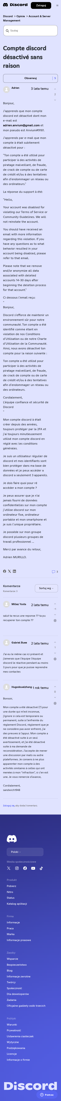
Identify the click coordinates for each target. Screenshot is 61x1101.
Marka (10, 934)
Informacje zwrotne (18, 976)
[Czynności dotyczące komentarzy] (55, 621)
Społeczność (14, 988)
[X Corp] (9, 571)
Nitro (10, 892)
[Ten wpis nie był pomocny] (55, 100)
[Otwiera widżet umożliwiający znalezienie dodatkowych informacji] (47, 1095)
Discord (8, 16)
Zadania (11, 1000)
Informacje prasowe (19, 940)
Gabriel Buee (19, 642)
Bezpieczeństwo (17, 964)
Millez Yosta (19, 604)
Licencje (12, 1054)
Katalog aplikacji (17, 903)
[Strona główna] (15, 6)
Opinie (20, 16)
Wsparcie (12, 959)
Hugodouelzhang (22, 687)
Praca (10, 928)
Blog (10, 970)
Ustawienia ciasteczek (20, 1036)
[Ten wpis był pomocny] (55, 89)
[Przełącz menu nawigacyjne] (57, 5)
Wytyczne (13, 1042)
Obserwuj (30, 78)
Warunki (12, 1024)
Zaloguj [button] (41, 5)
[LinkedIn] (14, 571)
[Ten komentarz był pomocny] (55, 604)
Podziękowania (16, 1048)
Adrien (15, 88)
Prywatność (14, 1030)
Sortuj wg (45, 588)
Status (10, 897)
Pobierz (11, 886)
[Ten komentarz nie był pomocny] (55, 615)
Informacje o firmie (18, 1059)
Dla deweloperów (18, 994)
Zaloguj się (8, 806)
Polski (15, 852)
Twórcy (11, 982)
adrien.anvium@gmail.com (21, 125)
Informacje (13, 922)
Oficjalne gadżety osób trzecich (26, 1005)
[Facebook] (4, 571)
